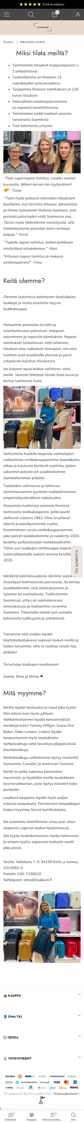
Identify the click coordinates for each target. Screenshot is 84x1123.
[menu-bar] (6, 14)
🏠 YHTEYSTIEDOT (17, 1058)
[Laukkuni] (42, 28)
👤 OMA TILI (12, 1016)
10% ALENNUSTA (76, 561)
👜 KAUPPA (12, 995)
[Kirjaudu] (78, 14)
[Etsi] (31, 14)
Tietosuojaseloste (65, 1094)
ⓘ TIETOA (10, 1037)
